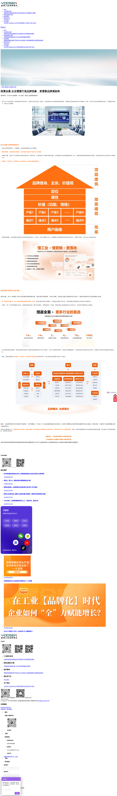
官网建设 (29, 13)
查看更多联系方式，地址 (11, 756)
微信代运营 (18, 13)
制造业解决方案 (8, 14)
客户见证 (33, 23)
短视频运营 (12, 37)
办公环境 (17, 23)
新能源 (29, 40)
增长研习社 (7, 18)
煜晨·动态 (13, 87)
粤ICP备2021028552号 (43, 700)
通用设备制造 (39, 40)
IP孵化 (34, 13)
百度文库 (3, 707)
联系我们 (22, 23)
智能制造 (6, 40)
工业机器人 (23, 40)
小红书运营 (18, 37)
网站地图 (9, 709)
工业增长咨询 (7, 11)
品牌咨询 (6, 13)
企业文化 (11, 23)
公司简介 (6, 23)
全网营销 (6, 37)
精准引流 (23, 13)
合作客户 (28, 23)
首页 (5, 9)
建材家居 (11, 40)
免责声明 (3, 709)
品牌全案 (11, 13)
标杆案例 (6, 16)
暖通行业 (33, 40)
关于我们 (6, 21)
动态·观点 (6, 19)
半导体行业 (17, 40)
